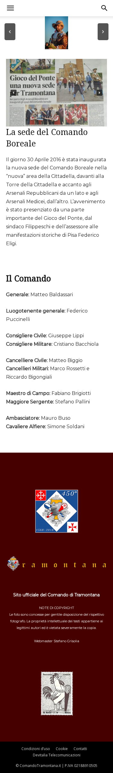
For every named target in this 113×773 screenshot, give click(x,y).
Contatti (80, 748)
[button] (10, 8)
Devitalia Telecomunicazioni (56, 755)
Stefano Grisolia (66, 641)
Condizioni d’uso (35, 748)
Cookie (62, 748)
